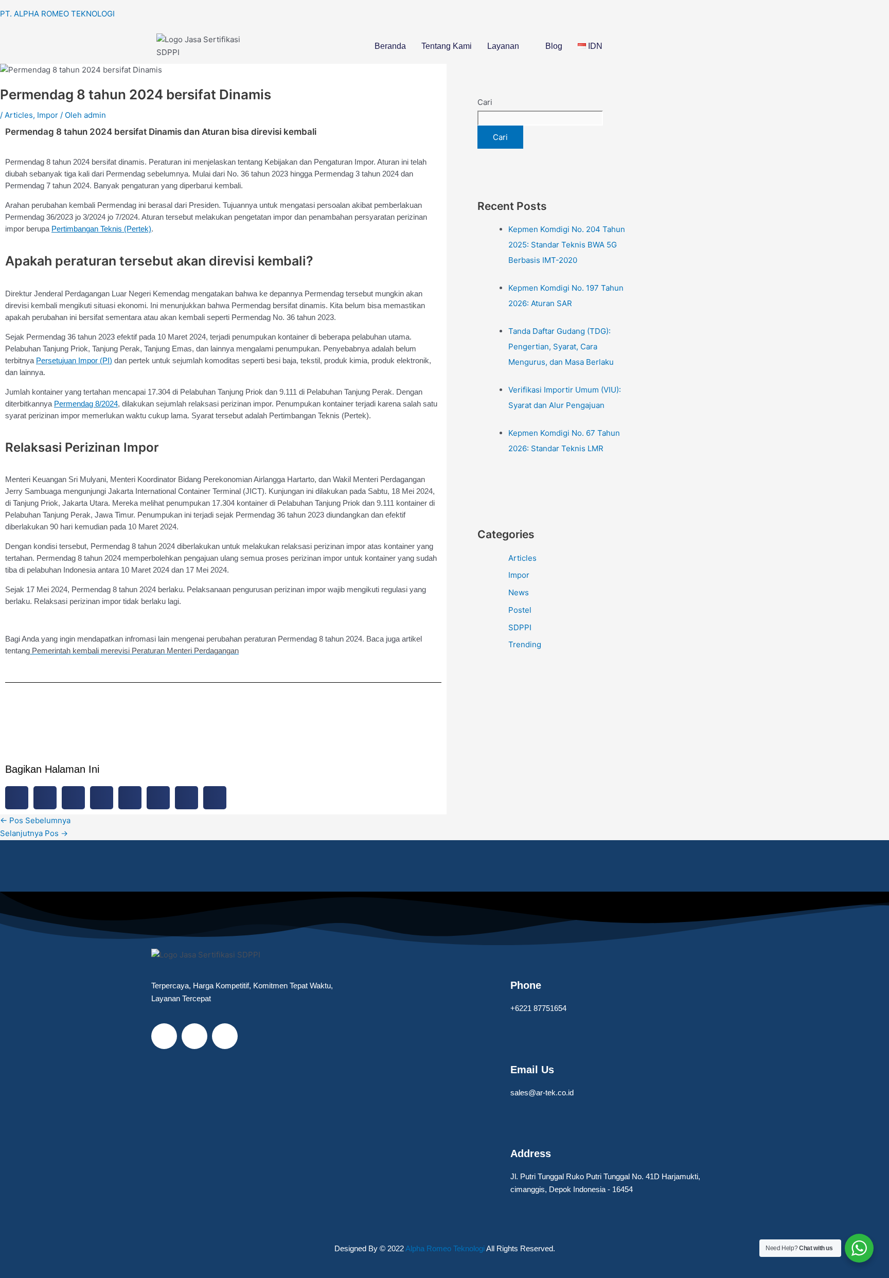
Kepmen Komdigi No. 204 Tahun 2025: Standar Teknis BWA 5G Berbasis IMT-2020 (566, 244)
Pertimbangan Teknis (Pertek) (101, 228)
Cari (484, 102)
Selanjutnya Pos (34, 833)
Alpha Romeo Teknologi (445, 1248)
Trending (524, 644)
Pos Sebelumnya (35, 820)
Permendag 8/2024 (86, 403)
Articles (19, 115)
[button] (508, 46)
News (518, 592)
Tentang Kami (446, 46)
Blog (553, 46)
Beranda (390, 46)
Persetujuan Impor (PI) (74, 360)
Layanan (503, 46)
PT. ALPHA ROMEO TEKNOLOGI (57, 14)
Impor (47, 115)
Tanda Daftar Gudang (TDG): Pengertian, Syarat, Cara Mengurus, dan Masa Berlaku (561, 346)
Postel (519, 610)
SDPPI (519, 627)
